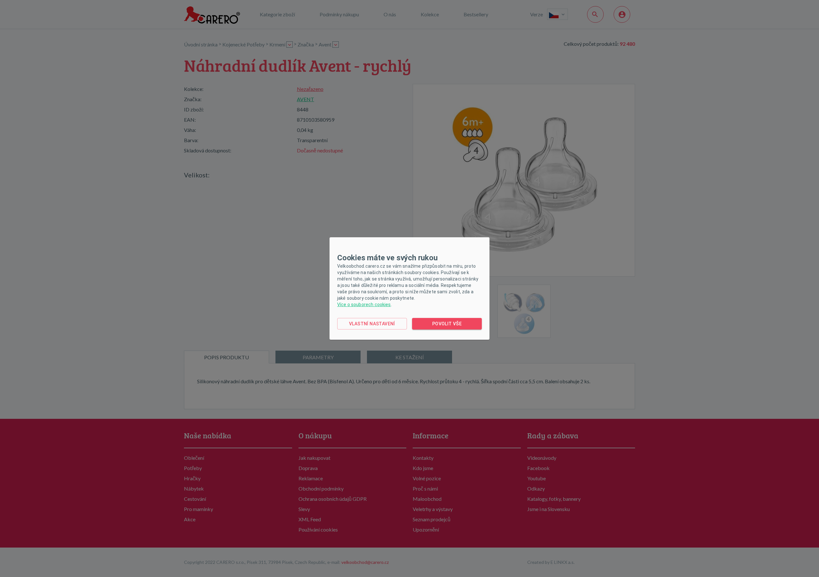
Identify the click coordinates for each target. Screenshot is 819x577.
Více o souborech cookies (364, 304)
